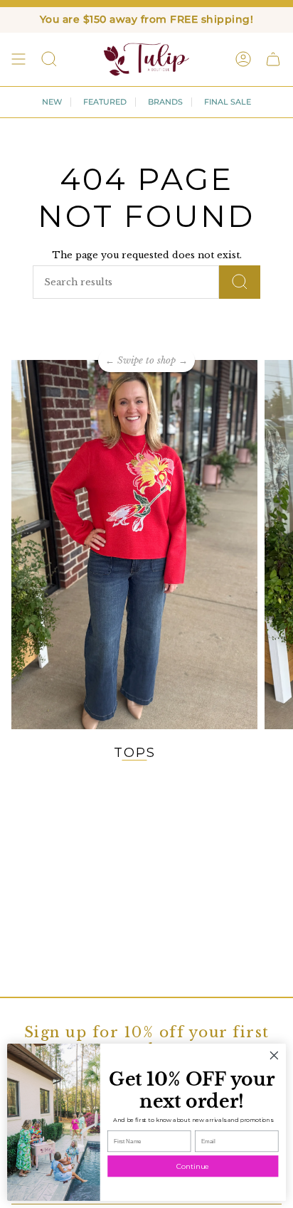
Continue (192, 1166)
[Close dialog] (274, 1055)
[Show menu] (18, 59)
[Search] (239, 282)
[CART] (273, 59)
